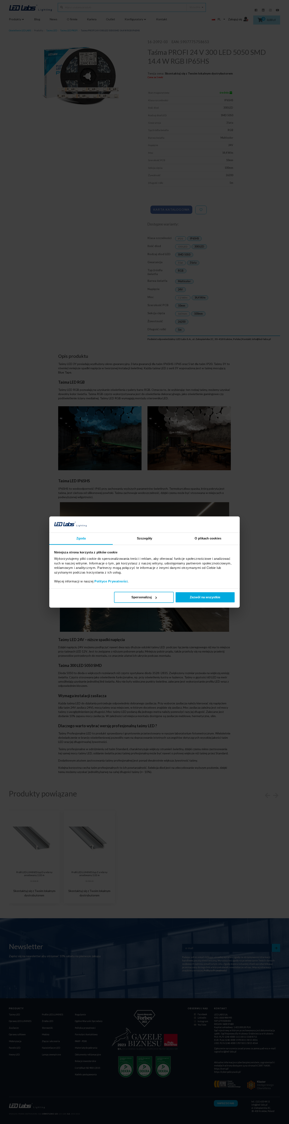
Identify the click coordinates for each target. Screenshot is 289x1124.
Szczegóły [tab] (144, 538)
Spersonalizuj (141, 597)
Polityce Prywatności (111, 581)
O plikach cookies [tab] (208, 538)
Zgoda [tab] (81, 538)
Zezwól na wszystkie (205, 597)
